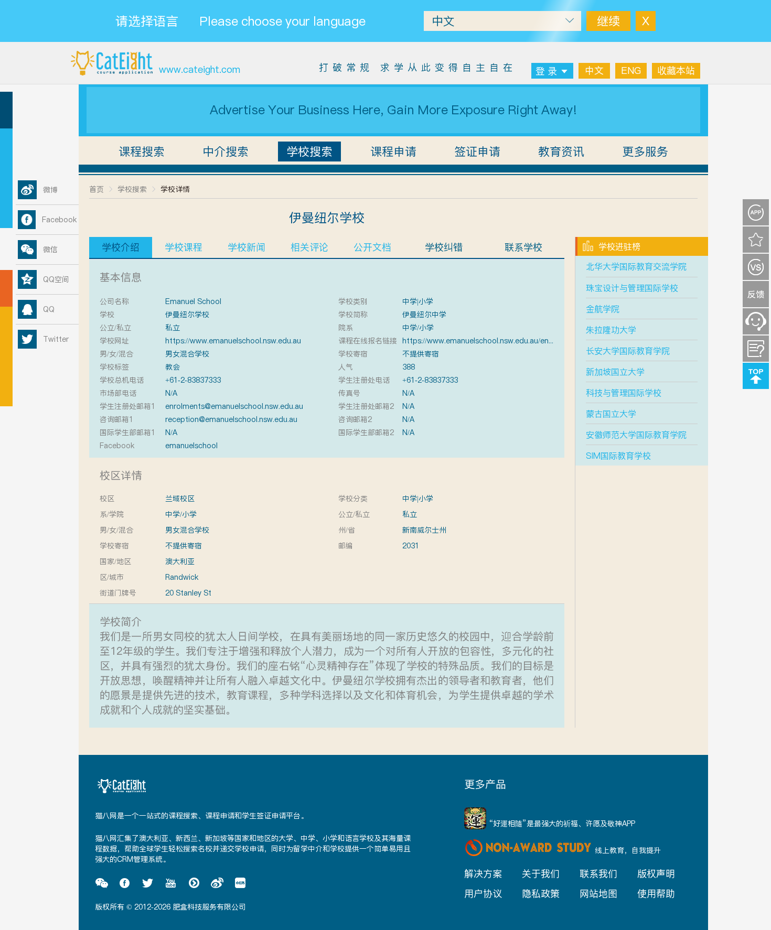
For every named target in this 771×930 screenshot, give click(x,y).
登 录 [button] (546, 71)
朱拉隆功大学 (611, 330)
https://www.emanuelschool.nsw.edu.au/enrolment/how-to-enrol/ (513, 341)
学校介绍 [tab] (121, 247)
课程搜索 (142, 151)
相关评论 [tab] (309, 247)
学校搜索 (309, 151)
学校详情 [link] (175, 189)
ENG (631, 70)
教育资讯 (561, 151)
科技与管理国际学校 (623, 392)
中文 (594, 70)
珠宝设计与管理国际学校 (632, 288)
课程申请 (393, 151)
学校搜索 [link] (132, 189)
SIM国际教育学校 (618, 455)
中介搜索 (225, 151)
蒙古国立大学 (611, 413)
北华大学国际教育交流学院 (636, 266)
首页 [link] (96, 189)
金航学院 (602, 309)
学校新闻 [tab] (246, 247)
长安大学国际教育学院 (628, 350)
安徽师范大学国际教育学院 (636, 434)
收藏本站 (676, 70)
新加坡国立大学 (615, 371)
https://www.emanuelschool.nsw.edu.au (233, 341)
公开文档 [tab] (372, 247)
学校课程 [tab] (183, 247)
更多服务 (645, 151)
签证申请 (477, 151)
